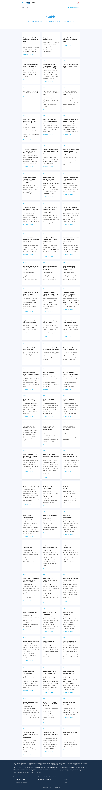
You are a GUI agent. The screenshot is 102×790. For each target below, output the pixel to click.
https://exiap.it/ (24, 763)
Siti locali (66, 782)
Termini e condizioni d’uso (19, 777)
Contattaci (66, 779)
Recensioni (46, 2)
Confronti (57, 2)
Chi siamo (62, 2)
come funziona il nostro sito (35, 772)
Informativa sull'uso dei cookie (20, 782)
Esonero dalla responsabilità (75, 7)
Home (23, 7)
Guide (52, 2)
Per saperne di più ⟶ (28, 54)
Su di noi (65, 777)
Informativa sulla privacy (19, 779)
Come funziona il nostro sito (44, 779)
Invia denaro (39, 2)
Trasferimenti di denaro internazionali (47, 777)
